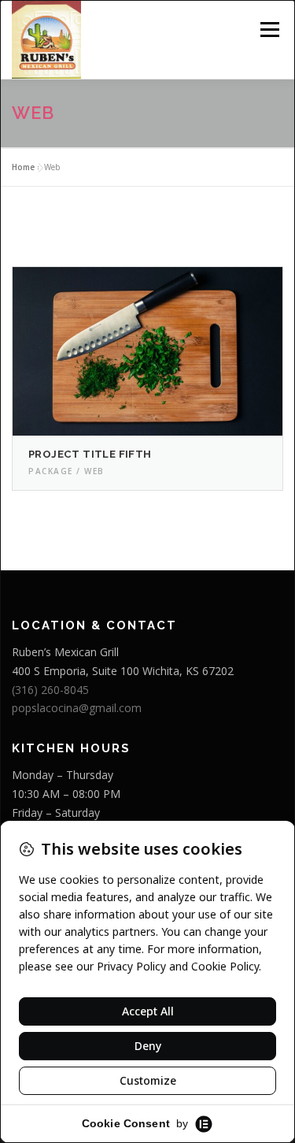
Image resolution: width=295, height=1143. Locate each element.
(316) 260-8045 (50, 689)
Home (23, 167)
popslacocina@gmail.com (77, 707)
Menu (269, 29)
